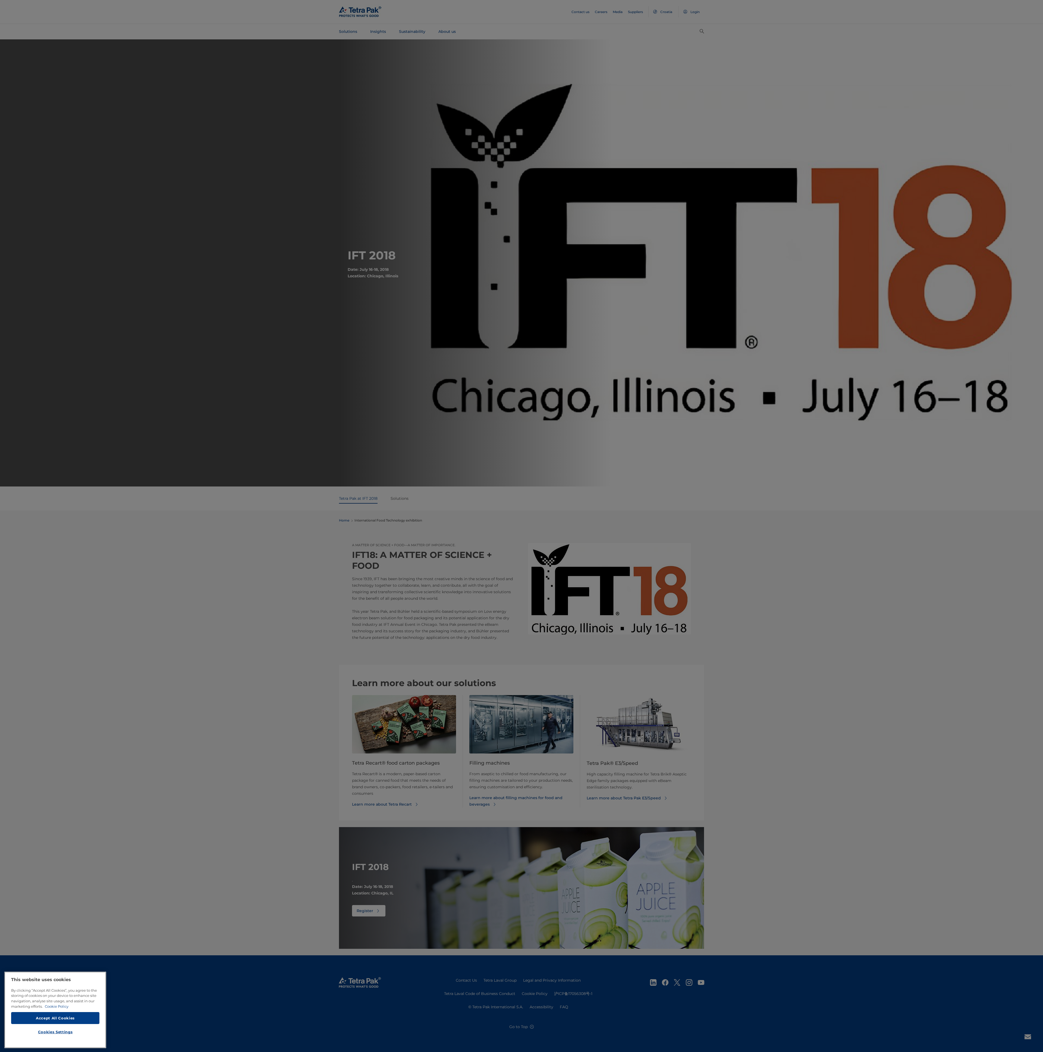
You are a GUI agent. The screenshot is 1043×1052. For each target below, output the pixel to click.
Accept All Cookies (55, 1018)
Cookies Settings (55, 1032)
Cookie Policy (56, 1006)
